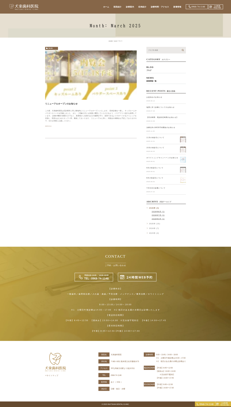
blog (50, 48)
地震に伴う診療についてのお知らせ (160, 107)
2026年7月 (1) (158, 215)
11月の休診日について (155, 137)
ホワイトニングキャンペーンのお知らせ (162, 158)
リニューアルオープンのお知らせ (61, 104)
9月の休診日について (154, 168)
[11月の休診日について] (183, 139)
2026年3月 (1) (158, 219)
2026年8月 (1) (158, 212)
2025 (115, 41)
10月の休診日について (155, 148)
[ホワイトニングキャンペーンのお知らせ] (183, 160)
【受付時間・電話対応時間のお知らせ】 (162, 117)
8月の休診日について (154, 178)
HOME (111, 41)
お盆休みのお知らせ (154, 97)
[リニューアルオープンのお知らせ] (91, 75)
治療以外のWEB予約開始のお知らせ (160, 127)
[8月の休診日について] (183, 180)
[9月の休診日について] (183, 170)
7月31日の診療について (155, 188)
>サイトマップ (51, 375)
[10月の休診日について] (183, 149)
